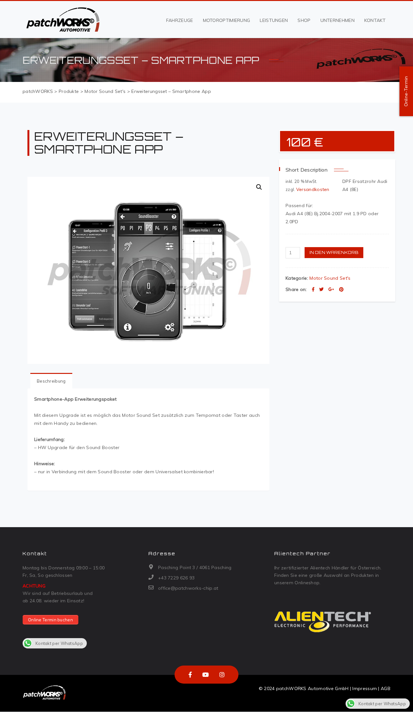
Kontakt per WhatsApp (59, 643)
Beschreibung (51, 381)
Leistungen (274, 20)
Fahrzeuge (179, 20)
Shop (303, 20)
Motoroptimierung (226, 20)
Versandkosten (312, 189)
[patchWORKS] (63, 19)
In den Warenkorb (333, 252)
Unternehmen (337, 20)
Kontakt (375, 20)
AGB (385, 688)
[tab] (51, 381)
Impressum (364, 688)
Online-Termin (406, 91)
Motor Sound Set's (329, 278)
